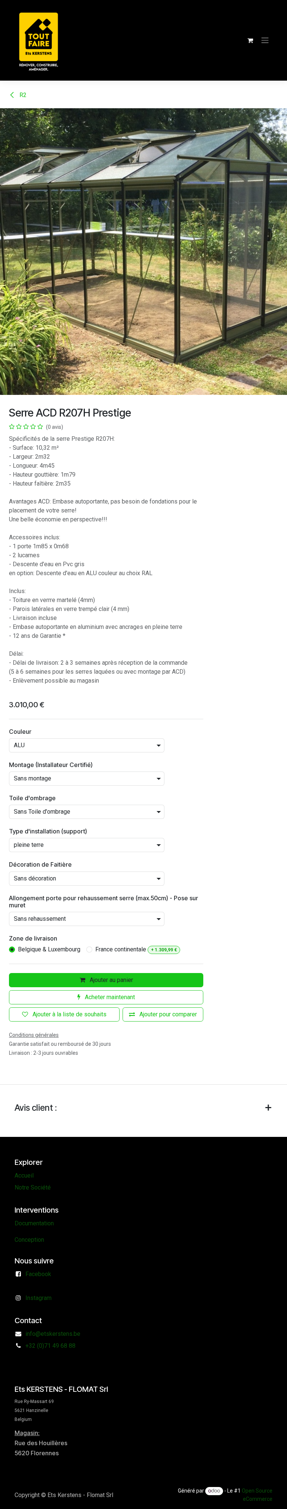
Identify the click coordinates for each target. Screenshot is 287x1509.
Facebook (38, 1274)
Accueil (24, 1175)
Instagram (38, 1297)
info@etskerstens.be (52, 1333)
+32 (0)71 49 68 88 (50, 1345)
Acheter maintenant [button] (109, 997)
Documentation (34, 1223)
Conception (29, 1239)
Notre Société (33, 1187)
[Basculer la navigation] (264, 40)
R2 (22, 95)
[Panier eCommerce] (250, 40)
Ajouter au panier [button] (110, 979)
